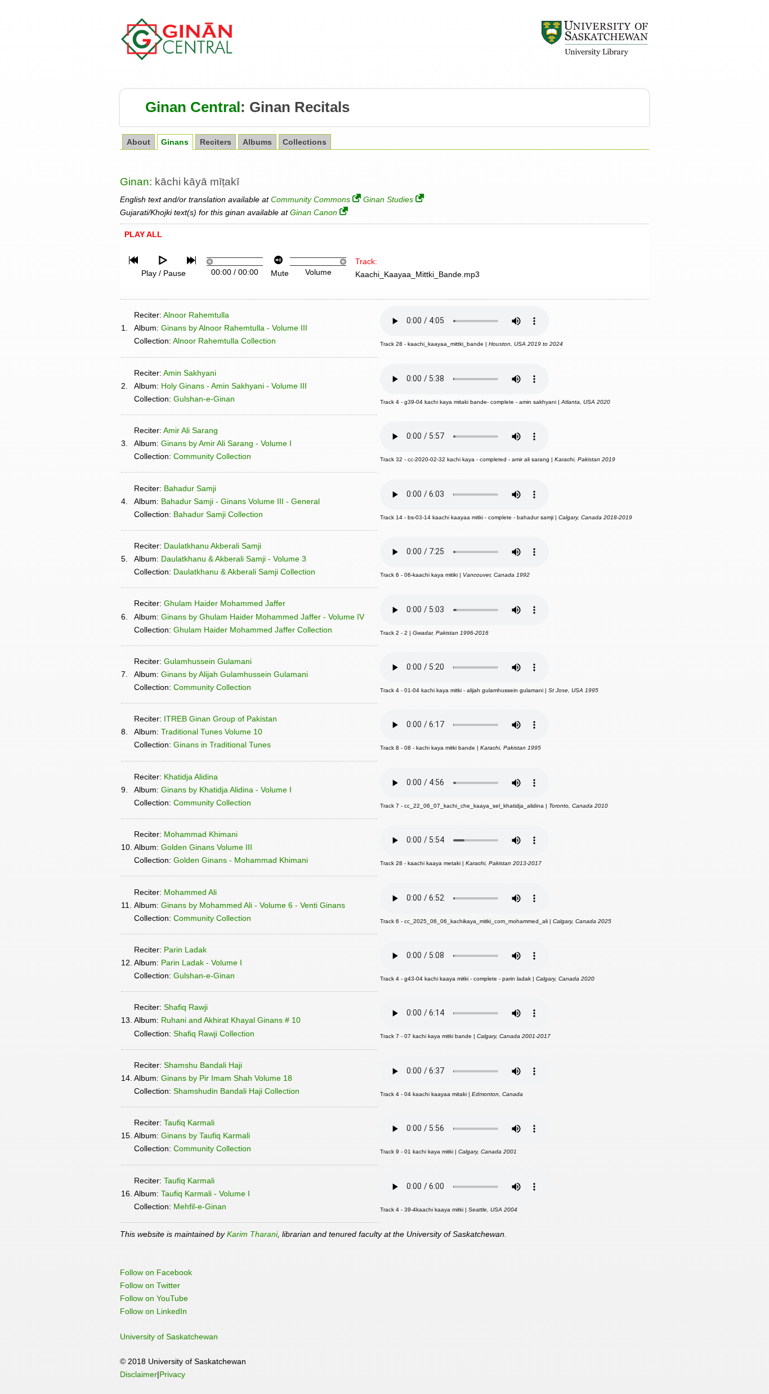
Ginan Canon (313, 212)
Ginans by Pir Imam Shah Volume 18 (226, 1078)
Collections (305, 142)
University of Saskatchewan (169, 1336)
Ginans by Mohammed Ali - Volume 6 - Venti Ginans (253, 905)
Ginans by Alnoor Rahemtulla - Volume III (234, 327)
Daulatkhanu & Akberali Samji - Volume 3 (233, 558)
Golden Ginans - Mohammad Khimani (240, 860)
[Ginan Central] (177, 57)
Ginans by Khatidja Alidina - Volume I (226, 789)
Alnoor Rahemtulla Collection (224, 340)
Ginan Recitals (299, 107)
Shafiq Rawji (186, 1007)
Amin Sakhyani (189, 372)
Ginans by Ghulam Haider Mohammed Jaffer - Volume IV (262, 616)
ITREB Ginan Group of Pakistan (220, 718)
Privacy (172, 1374)
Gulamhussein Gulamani (208, 661)
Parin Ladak (185, 949)
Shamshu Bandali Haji (203, 1065)
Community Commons (310, 199)
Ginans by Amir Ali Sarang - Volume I (226, 443)
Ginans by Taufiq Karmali (205, 1135)
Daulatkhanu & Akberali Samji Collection (244, 571)
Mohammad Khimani (201, 834)
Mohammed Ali (190, 892)
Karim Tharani (252, 1234)
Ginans (175, 142)
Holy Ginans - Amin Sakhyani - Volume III (234, 385)
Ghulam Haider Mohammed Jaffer (224, 603)
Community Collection (212, 456)
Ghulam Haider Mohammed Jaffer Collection (252, 629)
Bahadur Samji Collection (218, 514)
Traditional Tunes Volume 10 (211, 731)
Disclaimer (138, 1374)
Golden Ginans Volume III (206, 847)
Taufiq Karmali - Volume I (205, 1193)
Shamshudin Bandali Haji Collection (236, 1090)
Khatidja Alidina (191, 776)
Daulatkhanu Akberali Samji (212, 545)
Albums (257, 142)
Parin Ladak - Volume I (201, 962)
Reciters (215, 142)
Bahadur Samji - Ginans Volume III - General (240, 501)
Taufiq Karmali (189, 1122)
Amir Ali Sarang (190, 430)
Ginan (134, 182)
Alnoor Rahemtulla (196, 314)
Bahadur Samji (190, 488)
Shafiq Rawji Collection (213, 1033)
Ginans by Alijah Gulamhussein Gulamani (234, 674)
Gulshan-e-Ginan (204, 398)
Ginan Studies (388, 199)
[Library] (594, 54)
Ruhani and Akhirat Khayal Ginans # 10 (231, 1020)
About (138, 142)
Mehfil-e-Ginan (199, 1206)
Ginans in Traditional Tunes (222, 744)
